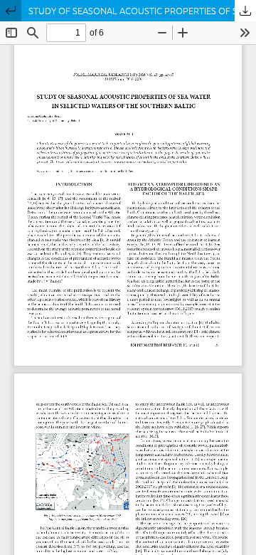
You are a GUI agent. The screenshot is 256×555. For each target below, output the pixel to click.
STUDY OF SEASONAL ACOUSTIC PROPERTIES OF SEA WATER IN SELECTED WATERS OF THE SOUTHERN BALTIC (142, 10)
